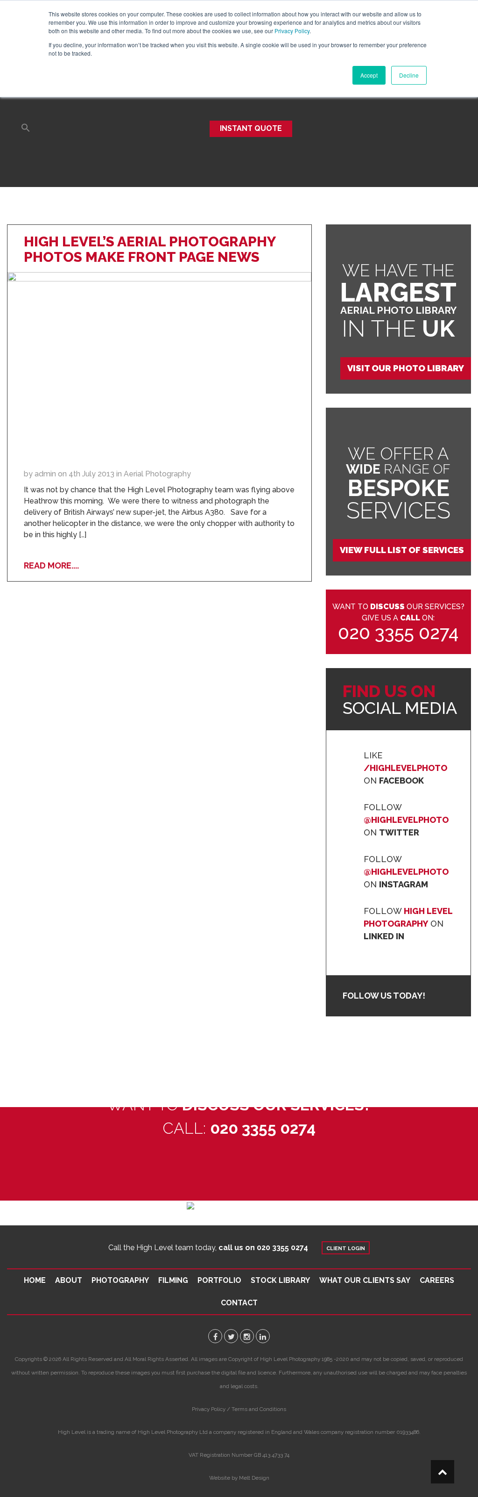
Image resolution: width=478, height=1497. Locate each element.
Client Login (345, 1248)
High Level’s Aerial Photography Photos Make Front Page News (149, 249)
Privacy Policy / (211, 1409)
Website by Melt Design (239, 1478)
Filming (173, 1280)
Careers (437, 1280)
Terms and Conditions (259, 1409)
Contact (239, 1302)
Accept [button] (369, 75)
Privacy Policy (291, 31)
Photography (120, 1280)
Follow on (406, 819)
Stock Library (280, 1280)
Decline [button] (409, 75)
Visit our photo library (405, 368)
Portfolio (219, 1280)
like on (405, 767)
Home (35, 1280)
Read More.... (51, 565)
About (68, 1280)
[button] (25, 128)
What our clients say (364, 1280)
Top (442, 1471)
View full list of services (402, 550)
